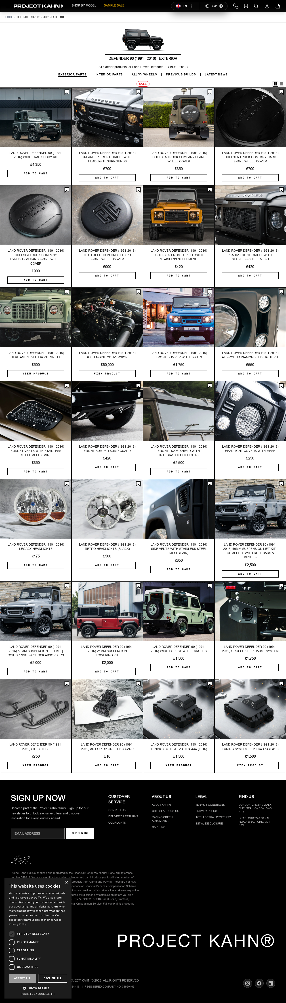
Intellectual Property (213, 817)
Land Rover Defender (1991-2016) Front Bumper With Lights (179, 355)
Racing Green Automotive (162, 819)
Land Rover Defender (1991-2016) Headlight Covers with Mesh (250, 449)
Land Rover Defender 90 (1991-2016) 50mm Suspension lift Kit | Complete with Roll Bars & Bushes (250, 551)
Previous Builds (181, 74)
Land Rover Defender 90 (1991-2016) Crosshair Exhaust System (250, 649)
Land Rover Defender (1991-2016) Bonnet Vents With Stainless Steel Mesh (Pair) (36, 451)
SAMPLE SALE (114, 5)
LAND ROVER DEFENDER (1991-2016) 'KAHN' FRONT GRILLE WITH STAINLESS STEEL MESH (250, 255)
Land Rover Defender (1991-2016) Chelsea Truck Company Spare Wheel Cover (179, 157)
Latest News (216, 74)
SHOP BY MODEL (84, 5)
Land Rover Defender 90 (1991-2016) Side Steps (35, 746)
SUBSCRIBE (80, 833)
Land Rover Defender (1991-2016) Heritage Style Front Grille (36, 355)
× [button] (66, 882)
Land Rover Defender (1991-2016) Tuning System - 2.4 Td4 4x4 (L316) (178, 746)
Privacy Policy (207, 811)
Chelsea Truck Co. (166, 811)
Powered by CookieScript (38, 993)
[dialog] (38, 938)
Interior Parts (109, 74)
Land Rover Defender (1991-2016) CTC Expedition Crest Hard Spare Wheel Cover (107, 255)
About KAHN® (161, 804)
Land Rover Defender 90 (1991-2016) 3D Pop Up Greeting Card (107, 746)
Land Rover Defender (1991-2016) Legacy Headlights (36, 546)
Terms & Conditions (210, 804)
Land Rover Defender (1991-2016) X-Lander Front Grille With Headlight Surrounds (107, 157)
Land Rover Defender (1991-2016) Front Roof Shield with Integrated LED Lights (179, 451)
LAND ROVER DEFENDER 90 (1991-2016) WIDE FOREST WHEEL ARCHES (179, 649)
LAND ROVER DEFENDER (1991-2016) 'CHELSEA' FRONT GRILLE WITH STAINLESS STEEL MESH (179, 255)
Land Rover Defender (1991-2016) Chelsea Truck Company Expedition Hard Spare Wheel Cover (36, 257)
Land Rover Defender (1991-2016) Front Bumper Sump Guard (107, 449)
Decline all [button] (53, 978)
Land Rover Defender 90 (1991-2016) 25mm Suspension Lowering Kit (107, 651)
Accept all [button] (22, 978)
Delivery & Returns (123, 816)
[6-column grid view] (281, 84)
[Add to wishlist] (66, 92)
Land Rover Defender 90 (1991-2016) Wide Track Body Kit (35, 155)
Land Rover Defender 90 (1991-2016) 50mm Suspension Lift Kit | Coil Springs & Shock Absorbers (36, 651)
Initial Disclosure (209, 823)
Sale (143, 83)
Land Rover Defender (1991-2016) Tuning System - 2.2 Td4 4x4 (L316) (250, 746)
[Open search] (256, 6)
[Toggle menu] (8, 6)
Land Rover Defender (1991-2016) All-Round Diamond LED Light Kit (250, 355)
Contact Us (117, 810)
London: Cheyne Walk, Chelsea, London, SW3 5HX (255, 808)
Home (9, 17)
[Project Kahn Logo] (38, 6)
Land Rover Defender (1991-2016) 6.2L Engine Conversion (107, 355)
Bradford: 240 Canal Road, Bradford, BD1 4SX (254, 822)
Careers (158, 827)
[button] (38, 988)
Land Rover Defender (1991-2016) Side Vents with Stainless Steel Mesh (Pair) (179, 549)
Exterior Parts (72, 74)
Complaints (117, 822)
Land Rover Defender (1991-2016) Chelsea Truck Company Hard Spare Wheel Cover (250, 157)
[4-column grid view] (275, 84)
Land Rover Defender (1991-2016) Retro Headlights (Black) (107, 546)
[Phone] (235, 6)
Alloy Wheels (144, 74)
